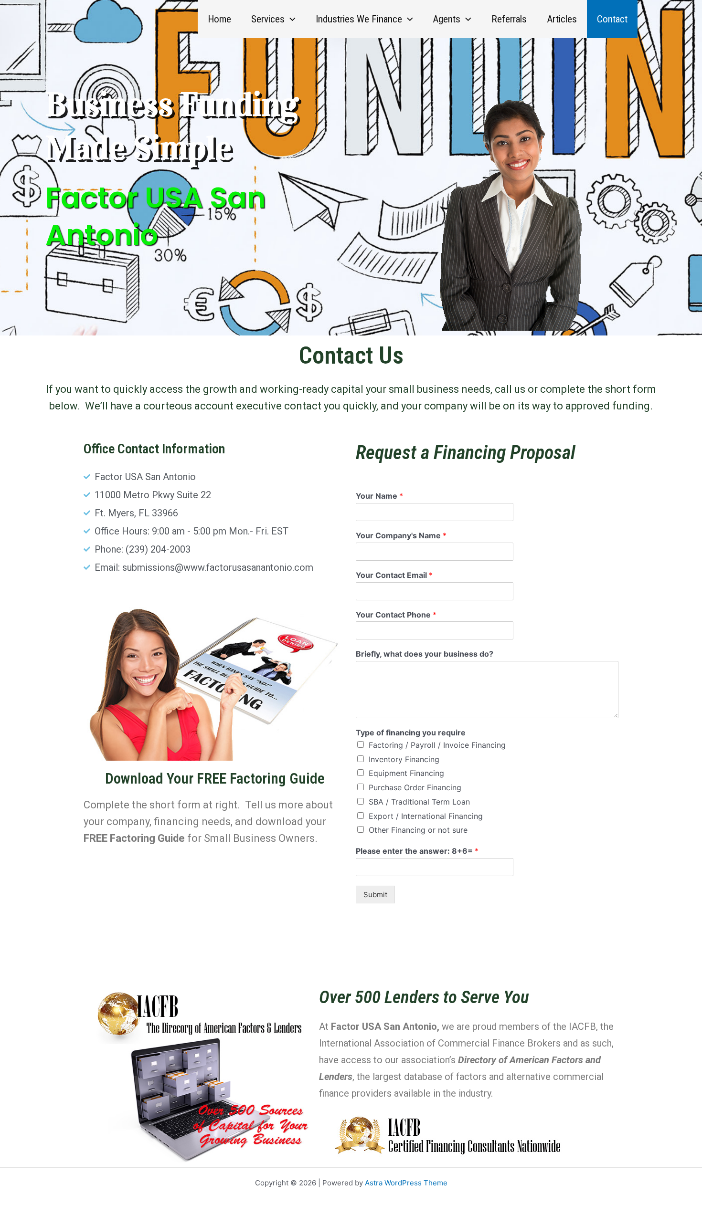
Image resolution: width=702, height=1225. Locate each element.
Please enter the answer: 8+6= (417, 851)
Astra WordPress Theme (406, 1182)
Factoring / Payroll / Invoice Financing (437, 745)
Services (268, 19)
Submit (375, 894)
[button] (290, 19)
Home (219, 19)
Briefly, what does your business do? (424, 654)
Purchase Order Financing (415, 787)
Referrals (509, 19)
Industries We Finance (359, 19)
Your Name (379, 496)
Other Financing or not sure (418, 830)
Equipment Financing (406, 773)
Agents (446, 19)
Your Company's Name (401, 535)
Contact (612, 19)
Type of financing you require (411, 732)
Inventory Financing (404, 759)
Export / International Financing (426, 816)
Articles (562, 19)
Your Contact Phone (396, 614)
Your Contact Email (394, 575)
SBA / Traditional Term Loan (419, 801)
